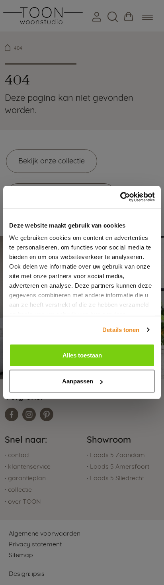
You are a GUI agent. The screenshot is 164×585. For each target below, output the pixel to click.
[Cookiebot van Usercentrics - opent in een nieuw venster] (120, 197)
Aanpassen (77, 381)
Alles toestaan (82, 354)
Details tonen (120, 329)
